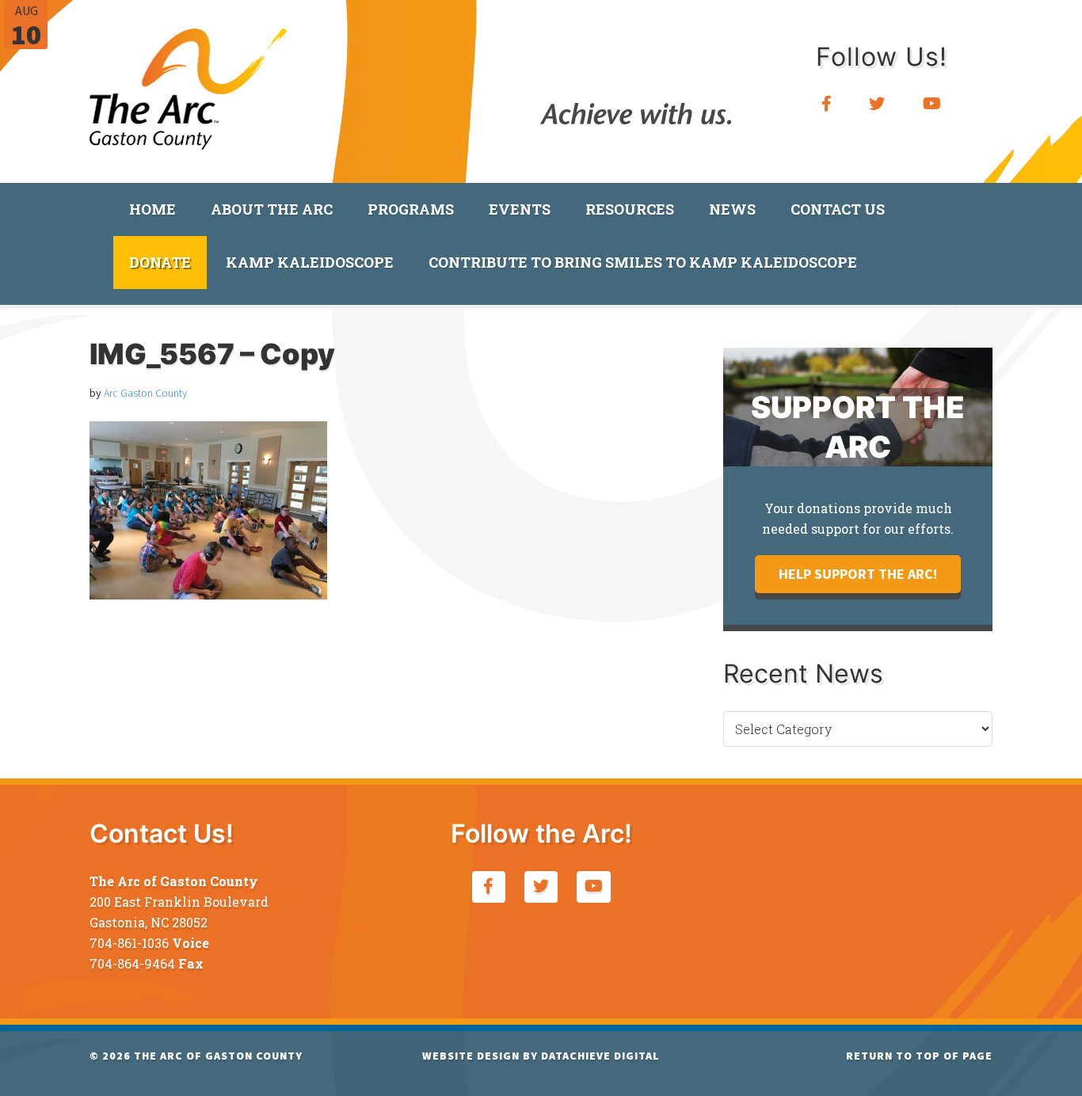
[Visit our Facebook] (826, 104)
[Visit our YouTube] (932, 104)
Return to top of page (919, 1055)
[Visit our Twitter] (877, 104)
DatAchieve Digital (600, 1055)
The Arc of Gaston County (189, 83)
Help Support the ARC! (858, 574)
